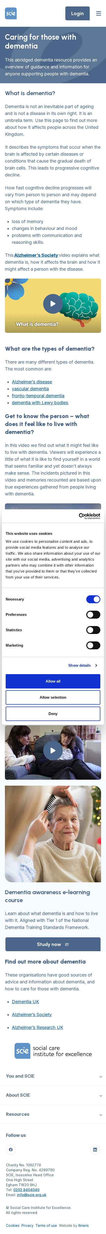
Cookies (12, 1225)
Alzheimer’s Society (32, 1014)
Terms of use (46, 1225)
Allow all (53, 681)
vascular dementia (30, 388)
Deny (53, 714)
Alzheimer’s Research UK (37, 1027)
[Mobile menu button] (98, 13)
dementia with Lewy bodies (40, 402)
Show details (79, 665)
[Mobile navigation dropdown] (100, 1076)
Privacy (27, 1225)
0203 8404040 (26, 1190)
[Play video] (53, 304)
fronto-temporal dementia (38, 395)
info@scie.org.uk (31, 1195)
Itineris (83, 1225)
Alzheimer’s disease (32, 381)
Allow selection (53, 697)
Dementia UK (25, 1001)
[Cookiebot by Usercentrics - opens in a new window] (78, 516)
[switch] (93, 615)
